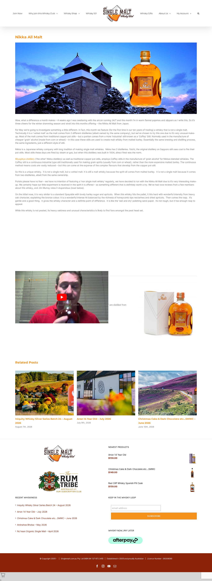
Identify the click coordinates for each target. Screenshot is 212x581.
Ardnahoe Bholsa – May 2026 (32, 524)
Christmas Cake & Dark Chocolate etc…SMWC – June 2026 (47, 518)
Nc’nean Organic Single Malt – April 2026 (38, 531)
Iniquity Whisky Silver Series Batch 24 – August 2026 (44, 505)
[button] (186, 13)
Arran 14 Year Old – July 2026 (94, 418)
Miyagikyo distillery (25, 159)
